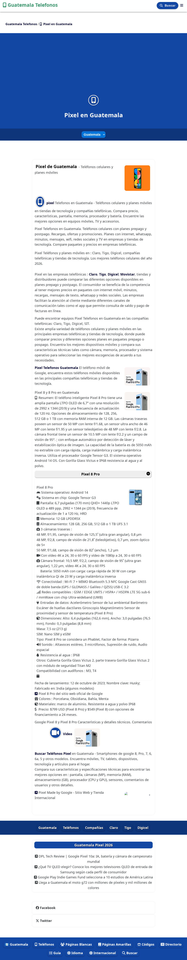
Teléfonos (71, 827)
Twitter (46, 920)
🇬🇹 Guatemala (16, 944)
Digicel (113, 274)
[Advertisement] (93, 66)
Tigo (102, 274)
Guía (56, 953)
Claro (93, 274)
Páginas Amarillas (116, 944)
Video (67, 734)
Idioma (76, 953)
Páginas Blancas (78, 944)
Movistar (127, 274)
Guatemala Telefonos (33, 5)
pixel (50, 203)
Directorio (173, 944)
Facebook (47, 908)
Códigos (147, 944)
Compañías (94, 827)
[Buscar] (162, 5)
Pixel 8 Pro (90, 474)
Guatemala (47, 827)
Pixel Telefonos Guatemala (57, 367)
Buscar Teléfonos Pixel (53, 753)
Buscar (170, 5)
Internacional (104, 953)
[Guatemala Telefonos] (181, 5)
